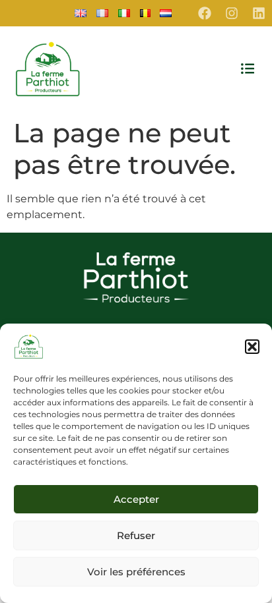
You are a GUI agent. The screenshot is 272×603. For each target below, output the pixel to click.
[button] (252, 346)
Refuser (136, 535)
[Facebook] (204, 13)
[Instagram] (232, 13)
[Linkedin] (259, 13)
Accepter (136, 499)
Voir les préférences (136, 571)
